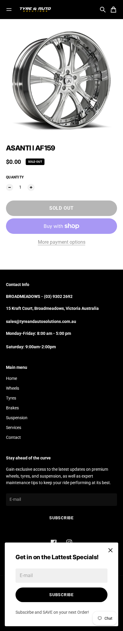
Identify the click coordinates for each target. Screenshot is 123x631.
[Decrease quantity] (9, 187)
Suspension (16, 417)
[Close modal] (110, 550)
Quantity (15, 177)
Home (11, 378)
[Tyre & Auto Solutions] (35, 9)
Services (13, 427)
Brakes (12, 407)
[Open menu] (9, 9)
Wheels (12, 388)
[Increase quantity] (31, 187)
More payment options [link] (61, 242)
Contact (13, 437)
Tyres (11, 398)
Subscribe (61, 594)
